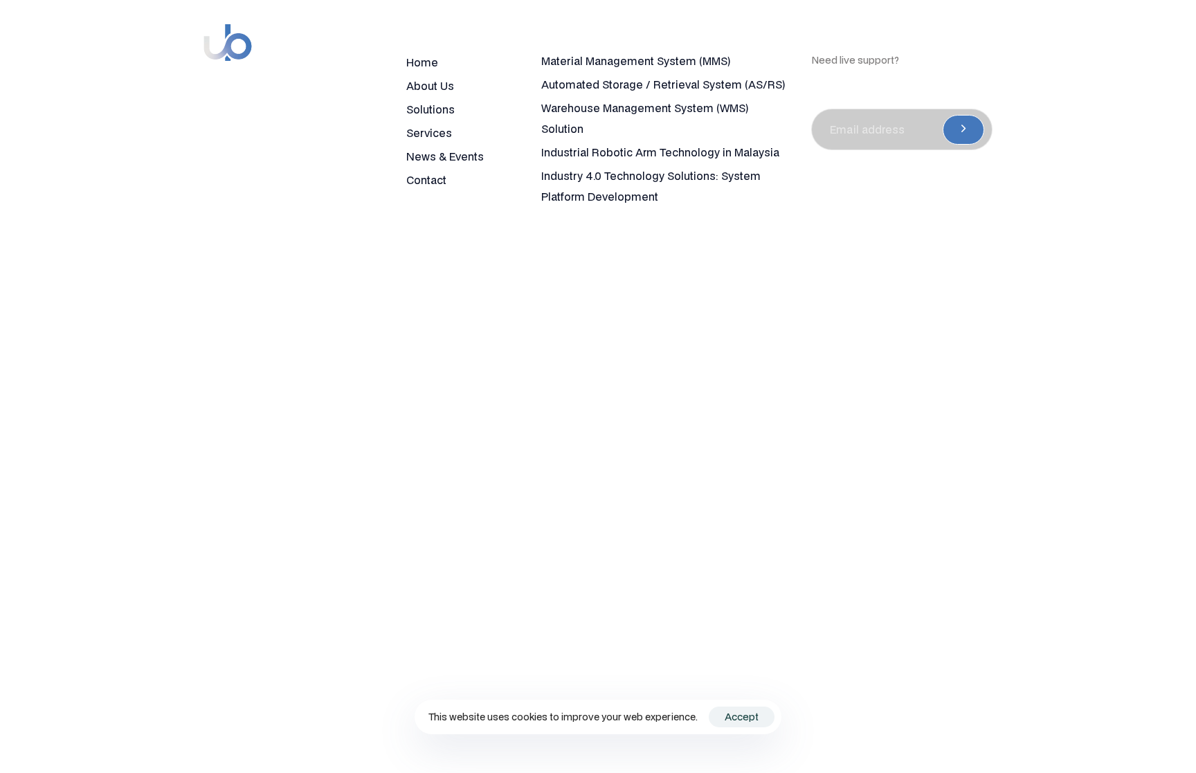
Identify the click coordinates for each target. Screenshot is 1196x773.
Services (429, 132)
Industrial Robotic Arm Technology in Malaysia (660, 152)
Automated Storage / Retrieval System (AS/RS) (663, 84)
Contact (426, 180)
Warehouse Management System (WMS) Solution (644, 118)
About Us (430, 85)
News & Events (445, 156)
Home (422, 62)
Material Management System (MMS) (635, 61)
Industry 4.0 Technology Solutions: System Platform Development (651, 186)
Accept (742, 716)
